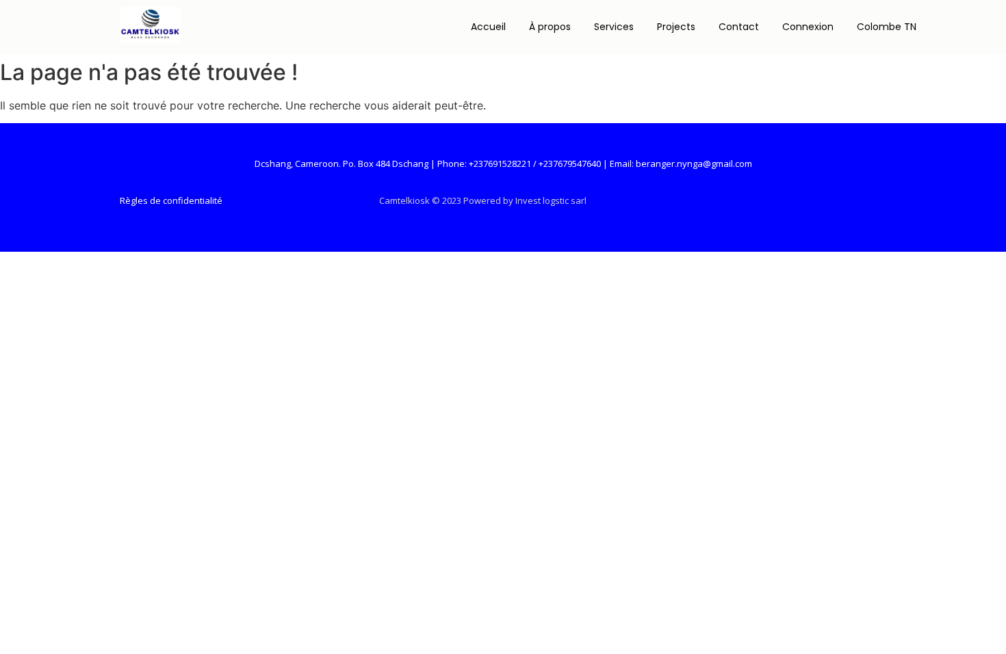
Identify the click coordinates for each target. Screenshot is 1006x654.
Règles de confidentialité (171, 200)
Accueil (488, 27)
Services (614, 27)
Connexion (808, 27)
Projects (676, 27)
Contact (739, 27)
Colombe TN (886, 27)
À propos (550, 27)
